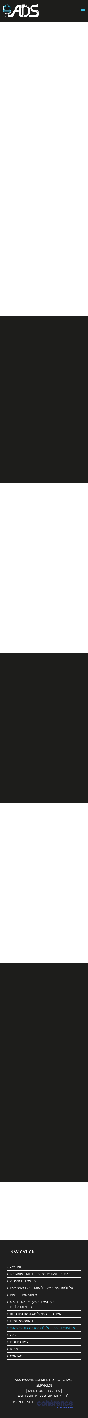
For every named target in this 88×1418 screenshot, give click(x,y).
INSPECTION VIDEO (23, 1295)
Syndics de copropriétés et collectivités (42, 1328)
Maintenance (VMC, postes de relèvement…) (33, 1304)
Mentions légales (44, 1390)
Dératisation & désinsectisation (35, 1314)
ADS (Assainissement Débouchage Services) (44, 1382)
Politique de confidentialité (42, 1396)
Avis (13, 1335)
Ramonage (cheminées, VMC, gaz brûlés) (41, 1288)
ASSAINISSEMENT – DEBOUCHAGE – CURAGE (41, 1274)
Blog (14, 1349)
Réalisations (20, 1342)
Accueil (16, 1267)
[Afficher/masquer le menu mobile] (83, 9)
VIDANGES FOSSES (23, 1281)
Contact (16, 1356)
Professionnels (22, 1321)
